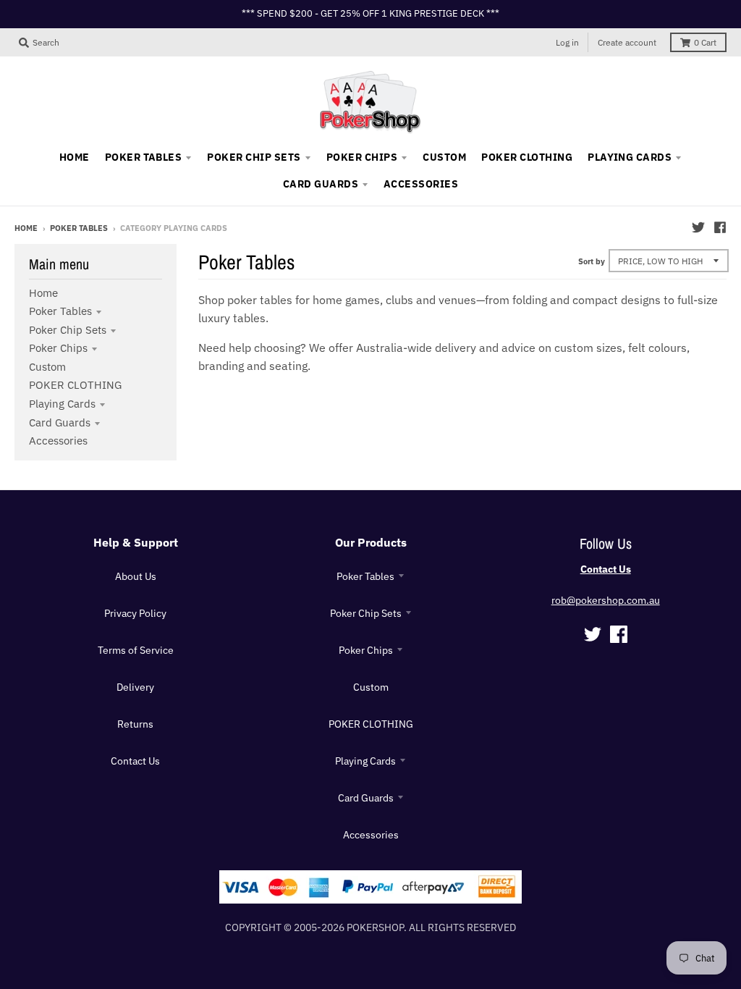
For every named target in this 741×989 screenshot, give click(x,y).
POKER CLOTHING (75, 385)
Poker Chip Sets (67, 330)
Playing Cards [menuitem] (630, 157)
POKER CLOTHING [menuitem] (526, 157)
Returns (135, 724)
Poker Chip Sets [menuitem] (253, 157)
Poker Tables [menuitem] (143, 157)
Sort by (591, 261)
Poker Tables (79, 228)
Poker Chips (58, 348)
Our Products (371, 542)
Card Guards (59, 422)
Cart (705, 42)
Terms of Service (136, 650)
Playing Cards (62, 404)
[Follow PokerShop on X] (698, 227)
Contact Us (135, 760)
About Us (135, 576)
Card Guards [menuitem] (320, 183)
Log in (567, 42)
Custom (47, 367)
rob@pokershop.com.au (605, 600)
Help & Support (135, 542)
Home (26, 228)
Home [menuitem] (74, 157)
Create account (627, 42)
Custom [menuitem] (444, 157)
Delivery (135, 687)
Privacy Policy (135, 613)
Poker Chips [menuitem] (361, 157)
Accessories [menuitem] (421, 183)
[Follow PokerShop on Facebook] (720, 227)
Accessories (58, 440)
